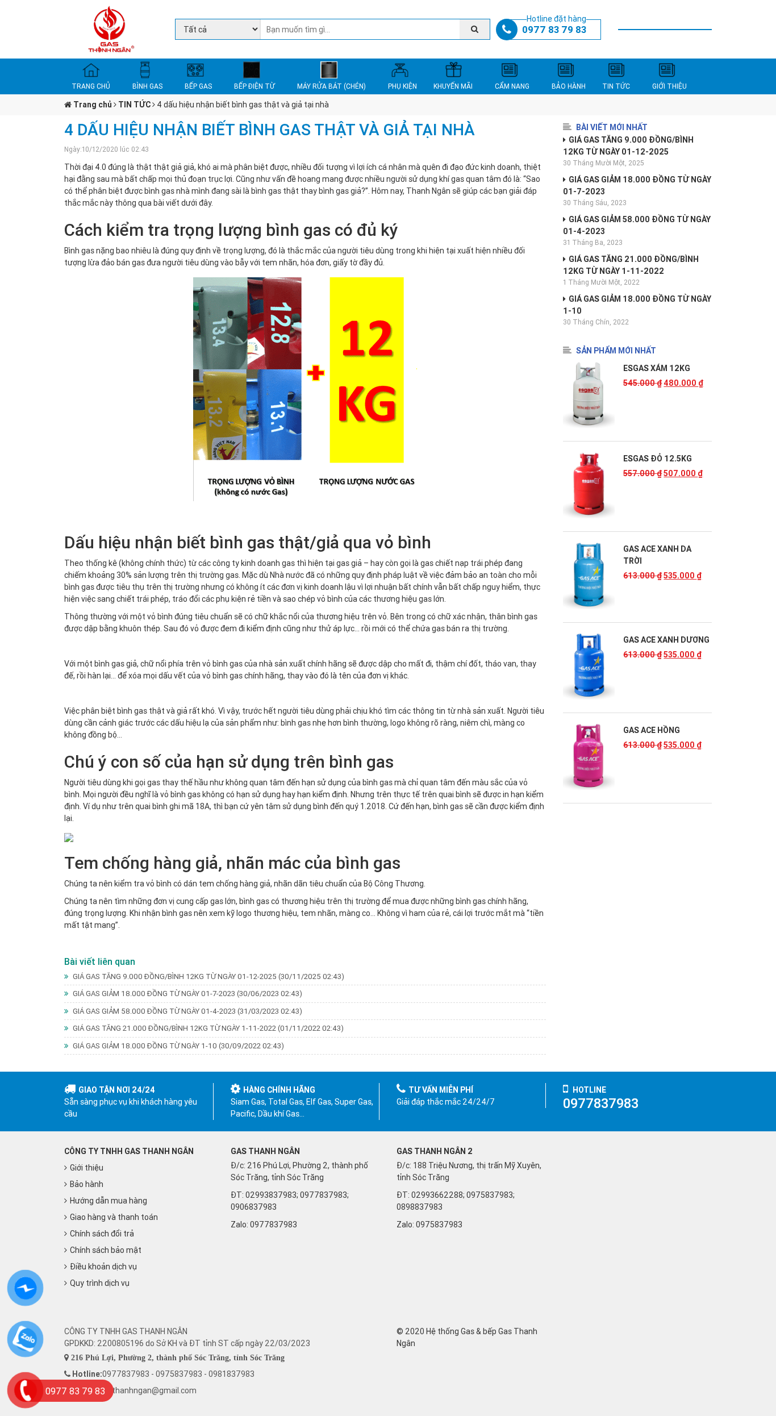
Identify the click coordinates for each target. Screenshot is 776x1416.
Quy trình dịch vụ (100, 1283)
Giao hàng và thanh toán (114, 1217)
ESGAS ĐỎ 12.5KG (657, 458)
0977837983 (273, 1224)
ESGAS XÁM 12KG (656, 368)
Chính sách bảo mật (105, 1250)
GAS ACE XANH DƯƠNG (666, 640)
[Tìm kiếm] (475, 29)
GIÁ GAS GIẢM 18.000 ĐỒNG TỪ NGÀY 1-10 (177, 1046)
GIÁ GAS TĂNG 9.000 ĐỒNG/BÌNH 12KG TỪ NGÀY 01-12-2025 (207, 976)
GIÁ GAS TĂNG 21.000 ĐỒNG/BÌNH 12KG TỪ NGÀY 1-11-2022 (207, 1028)
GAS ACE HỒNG (651, 730)
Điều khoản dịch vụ (103, 1266)
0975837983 (439, 1224)
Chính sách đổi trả (102, 1233)
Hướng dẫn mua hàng (108, 1201)
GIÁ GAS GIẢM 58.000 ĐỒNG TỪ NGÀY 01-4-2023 (186, 1011)
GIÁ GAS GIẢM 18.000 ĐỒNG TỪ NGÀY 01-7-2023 (186, 993)
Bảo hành (86, 1184)
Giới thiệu (86, 1168)
